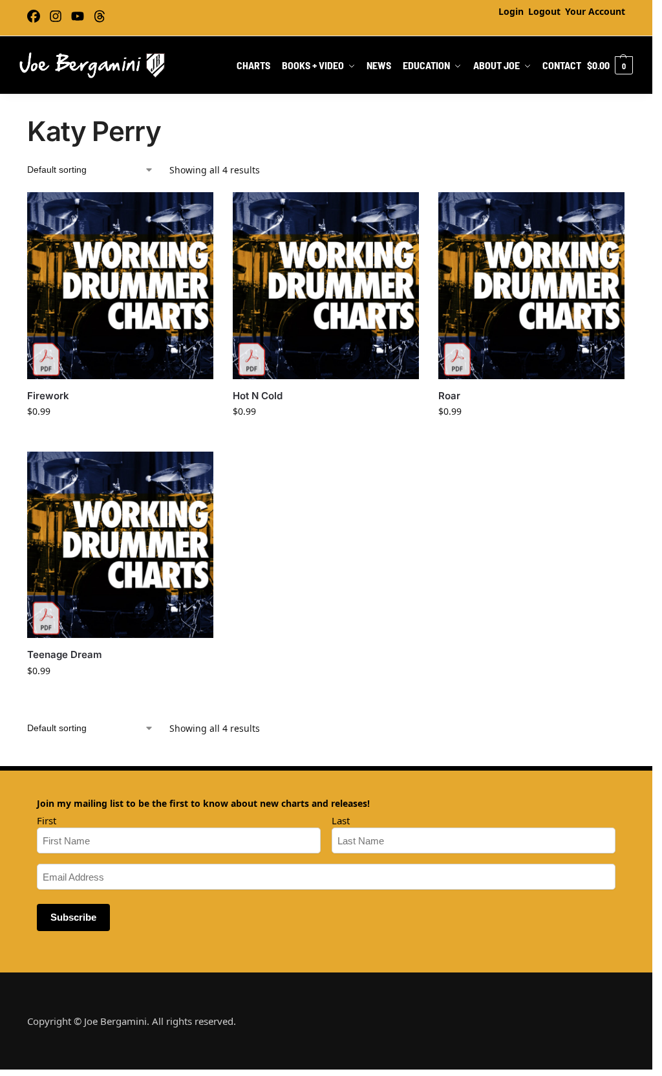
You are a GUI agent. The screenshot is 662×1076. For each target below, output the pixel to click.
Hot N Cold (258, 396)
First (46, 820)
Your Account (595, 11)
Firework (48, 396)
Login (511, 11)
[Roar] (531, 285)
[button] (610, 65)
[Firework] (120, 285)
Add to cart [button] (120, 438)
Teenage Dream (64, 654)
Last (341, 820)
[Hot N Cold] (326, 285)
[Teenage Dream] (120, 545)
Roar (449, 396)
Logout (544, 11)
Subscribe (73, 917)
